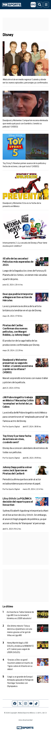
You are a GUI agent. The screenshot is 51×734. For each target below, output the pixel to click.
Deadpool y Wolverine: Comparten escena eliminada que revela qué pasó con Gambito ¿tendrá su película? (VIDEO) (25, 123)
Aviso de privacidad (25, 720)
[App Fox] (33, 5)
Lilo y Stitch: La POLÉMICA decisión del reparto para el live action (18, 501)
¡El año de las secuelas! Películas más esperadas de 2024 (18, 261)
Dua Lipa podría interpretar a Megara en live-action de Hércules (18, 297)
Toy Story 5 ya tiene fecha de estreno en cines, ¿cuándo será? (17, 439)
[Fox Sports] (12, 4)
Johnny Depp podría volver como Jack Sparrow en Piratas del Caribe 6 (17, 470)
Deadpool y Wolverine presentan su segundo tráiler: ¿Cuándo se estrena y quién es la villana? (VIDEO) (18, 366)
